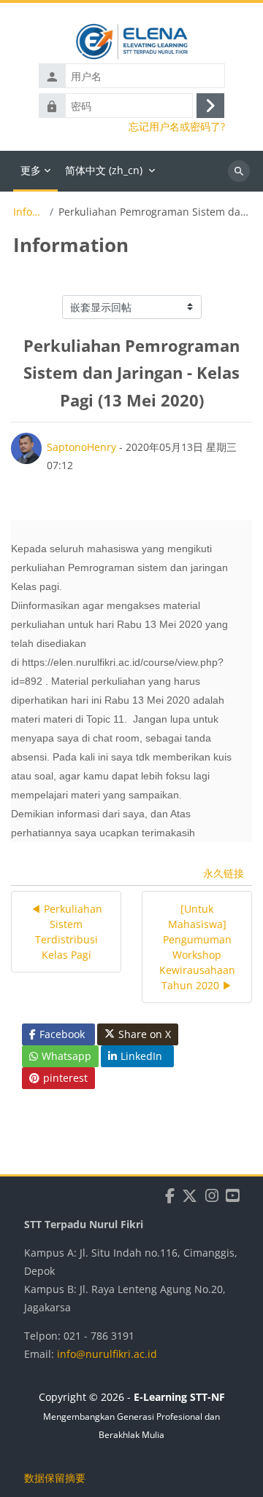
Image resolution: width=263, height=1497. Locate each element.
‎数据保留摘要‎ (54, 1478)
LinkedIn (141, 1056)
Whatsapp (66, 1056)
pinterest (65, 1078)
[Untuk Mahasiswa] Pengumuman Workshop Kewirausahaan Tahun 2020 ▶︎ (197, 947)
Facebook (62, 1034)
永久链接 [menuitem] (223, 873)
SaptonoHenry (81, 447)
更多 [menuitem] (30, 170)
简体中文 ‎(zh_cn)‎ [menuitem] (103, 170)
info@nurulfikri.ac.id (107, 1354)
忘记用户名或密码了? (177, 126)
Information (29, 212)
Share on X (144, 1034)
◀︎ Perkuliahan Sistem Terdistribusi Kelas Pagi (66, 932)
